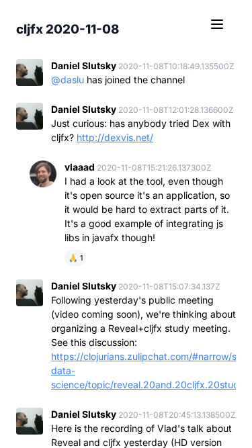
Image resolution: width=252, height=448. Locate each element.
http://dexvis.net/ (115, 137)
